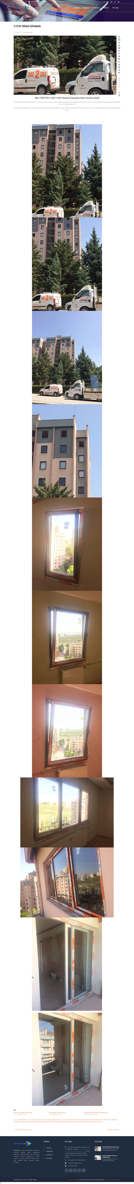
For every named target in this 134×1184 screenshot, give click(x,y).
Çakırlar (59, 1119)
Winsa (101, 1121)
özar (25, 1121)
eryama (84, 1119)
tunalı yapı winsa (83, 1121)
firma (94, 1119)
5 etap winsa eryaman (41, 1119)
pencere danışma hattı (37, 1121)
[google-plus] (111, 2)
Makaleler (106, 8)
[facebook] (104, 2)
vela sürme (96, 1121)
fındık (97, 1119)
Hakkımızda (86, 8)
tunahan (75, 1121)
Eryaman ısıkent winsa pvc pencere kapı (95, 1112)
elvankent (78, 1119)
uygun (90, 1121)
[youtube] (118, 2)
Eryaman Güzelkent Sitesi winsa (23, 1112)
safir (52, 1121)
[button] (1, 1183)
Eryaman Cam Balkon (73, 1179)
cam (62, 1119)
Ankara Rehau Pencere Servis (110, 1147)
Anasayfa (76, 8)
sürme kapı (70, 1121)
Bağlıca (54, 1119)
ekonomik (72, 1119)
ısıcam (105, 1119)
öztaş (28, 1121)
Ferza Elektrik (116, 1179)
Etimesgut (89, 1119)
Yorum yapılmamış (27, 32)
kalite (109, 1119)
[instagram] (115, 2)
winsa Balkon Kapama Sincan (57, 1112)
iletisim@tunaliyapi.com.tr (75, 1163)
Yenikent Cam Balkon (113, 1130)
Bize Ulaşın (115, 8)
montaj (21, 1121)
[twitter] (107, 2)
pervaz (45, 1121)
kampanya (114, 1119)
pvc (49, 1121)
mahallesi (16, 1121)
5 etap (32, 1119)
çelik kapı (66, 1119)
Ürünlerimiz (96, 8)
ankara (50, 1119)
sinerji (64, 1121)
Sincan (55, 1121)
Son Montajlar (22, 1119)
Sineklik (60, 1121)
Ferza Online (108, 1179)
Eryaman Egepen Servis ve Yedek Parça (109, 1156)
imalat (101, 1119)
